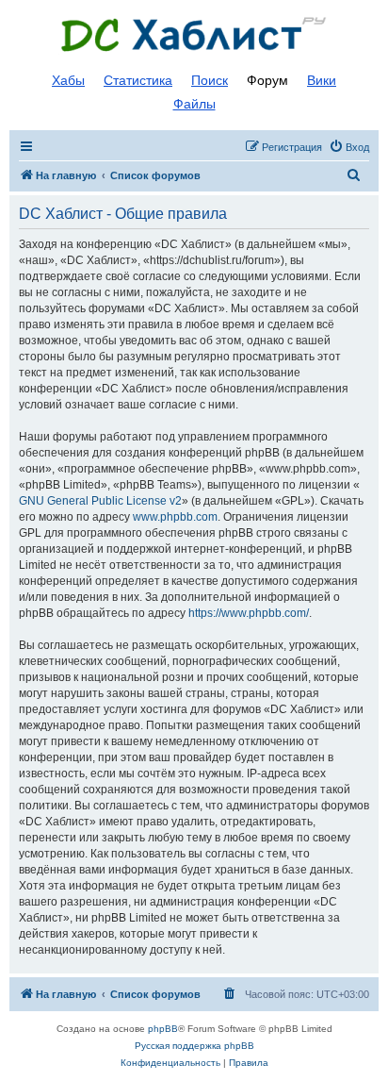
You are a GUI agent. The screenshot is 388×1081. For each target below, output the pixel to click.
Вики (321, 80)
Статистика (138, 80)
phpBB (163, 1028)
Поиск (209, 80)
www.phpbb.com (175, 517)
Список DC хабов (194, 35)
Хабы (68, 80)
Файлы (194, 103)
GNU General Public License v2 (100, 500)
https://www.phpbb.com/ (248, 613)
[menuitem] (349, 147)
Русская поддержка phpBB (194, 1045)
